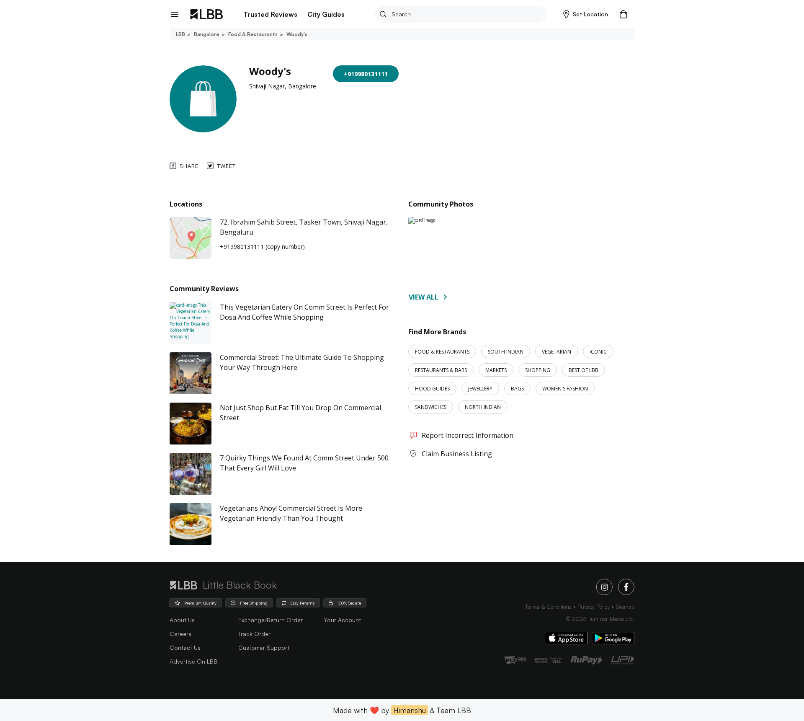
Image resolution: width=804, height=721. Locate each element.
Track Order (254, 633)
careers (180, 633)
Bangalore (206, 34)
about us (182, 619)
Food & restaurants (253, 34)
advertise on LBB (193, 661)
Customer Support (263, 647)
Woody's (296, 34)
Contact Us (185, 647)
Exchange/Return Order (270, 619)
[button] (585, 14)
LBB (180, 34)
